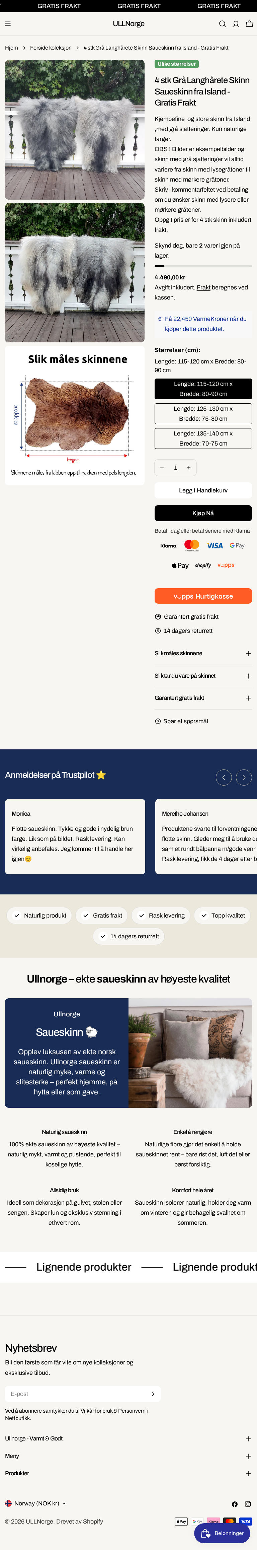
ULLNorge (129, 23)
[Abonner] (153, 1394)
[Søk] (222, 23)
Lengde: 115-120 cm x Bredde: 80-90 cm (203, 389)
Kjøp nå (203, 513)
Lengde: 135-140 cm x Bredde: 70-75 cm (203, 438)
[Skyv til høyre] (244, 777)
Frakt (203, 287)
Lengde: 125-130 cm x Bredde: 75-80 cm (203, 413)
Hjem (11, 48)
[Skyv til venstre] (224, 777)
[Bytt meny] (7, 23)
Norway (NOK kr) (36, 1503)
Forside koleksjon (51, 48)
